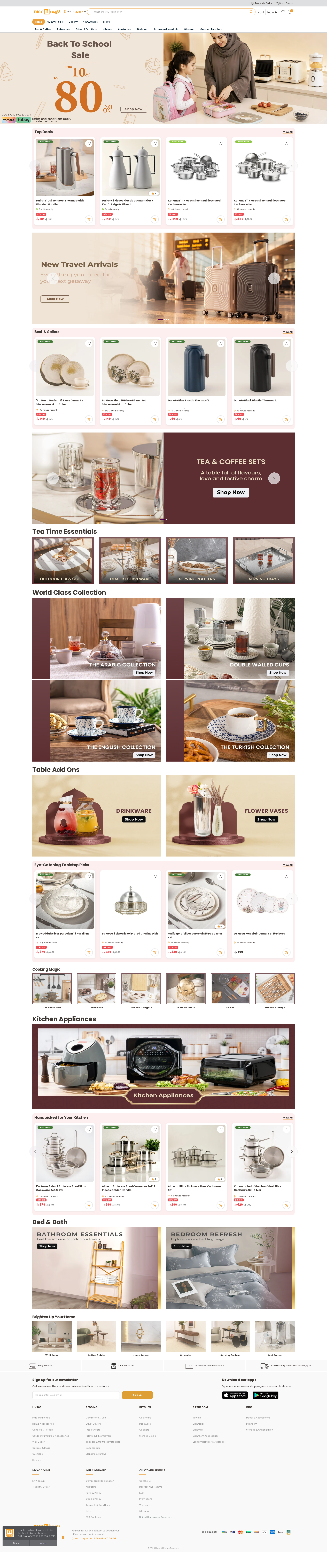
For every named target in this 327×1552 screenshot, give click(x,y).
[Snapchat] (63, 1537)
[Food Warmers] (186, 988)
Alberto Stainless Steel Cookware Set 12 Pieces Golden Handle (128, 1188)
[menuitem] (55, 22)
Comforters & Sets (96, 1417)
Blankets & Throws (96, 1454)
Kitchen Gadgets (141, 1007)
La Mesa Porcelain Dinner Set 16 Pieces (259, 933)
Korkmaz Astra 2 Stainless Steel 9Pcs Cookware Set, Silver (61, 1188)
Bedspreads (93, 1448)
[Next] (292, 166)
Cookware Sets (52, 1007)
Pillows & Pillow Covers (98, 1436)
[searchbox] (171, 11)
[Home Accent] (141, 1336)
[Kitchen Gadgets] (141, 988)
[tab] (159, 319)
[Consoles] (186, 1336)
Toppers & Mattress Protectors (103, 1441)
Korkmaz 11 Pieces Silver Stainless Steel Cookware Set (260, 202)
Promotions (145, 1499)
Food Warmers (186, 1007)
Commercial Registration (100, 1481)
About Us (91, 1486)
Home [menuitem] (38, 21)
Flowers (36, 1460)
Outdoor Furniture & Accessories (50, 1436)
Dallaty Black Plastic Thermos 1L (255, 400)
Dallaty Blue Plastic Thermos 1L (188, 400)
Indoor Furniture (41, 1417)
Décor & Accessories (258, 1417)
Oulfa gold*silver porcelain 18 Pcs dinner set (195, 935)
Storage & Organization (259, 1429)
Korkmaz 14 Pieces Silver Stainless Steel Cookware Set (194, 202)
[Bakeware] (96, 988)
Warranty (144, 1505)
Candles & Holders (42, 1429)
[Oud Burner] (275, 1336)
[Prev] (35, 166)
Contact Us (145, 1481)
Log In (270, 12)
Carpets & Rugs (41, 1448)
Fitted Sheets (93, 1429)
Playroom (251, 1423)
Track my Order (41, 1486)
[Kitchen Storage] (275, 988)
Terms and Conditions (98, 1505)
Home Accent (141, 1355)
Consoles (185, 1355)
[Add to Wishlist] (88, 143)
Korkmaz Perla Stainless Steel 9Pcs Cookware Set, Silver (257, 1188)
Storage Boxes (147, 1436)
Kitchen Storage (275, 1007)
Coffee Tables (97, 1355)
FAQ (141, 1493)
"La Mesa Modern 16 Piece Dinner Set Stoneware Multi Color (60, 402)
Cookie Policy (93, 1499)
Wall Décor (38, 1441)
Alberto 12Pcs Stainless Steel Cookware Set (194, 1188)
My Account (38, 1481)
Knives (230, 1007)
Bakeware (96, 1007)
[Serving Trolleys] (230, 1336)
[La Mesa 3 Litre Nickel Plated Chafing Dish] (131, 900)
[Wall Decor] (52, 1336)
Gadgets (144, 1429)
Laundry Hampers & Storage (209, 1441)
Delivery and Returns (150, 1486)
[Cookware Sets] (52, 988)
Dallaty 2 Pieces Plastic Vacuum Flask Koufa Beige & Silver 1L (127, 202)
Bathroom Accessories (206, 1436)
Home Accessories (43, 1423)
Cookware (145, 1417)
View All (288, 132)
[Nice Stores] (47, 11)
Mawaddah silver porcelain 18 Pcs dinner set (63, 935)
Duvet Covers (93, 1423)
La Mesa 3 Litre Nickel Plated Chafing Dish (130, 933)
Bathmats (198, 1429)
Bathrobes (199, 1423)
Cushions (37, 1454)
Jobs (88, 1511)
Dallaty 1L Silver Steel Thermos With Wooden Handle (60, 202)
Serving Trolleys (230, 1355)
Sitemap (144, 1511)
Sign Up (137, 1395)
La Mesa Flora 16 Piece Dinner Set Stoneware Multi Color (124, 402)
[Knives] (230, 988)
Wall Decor (52, 1355)
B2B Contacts (93, 1517)
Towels (197, 1417)
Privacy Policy (93, 1493)
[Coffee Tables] (96, 1336)
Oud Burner (275, 1355)
